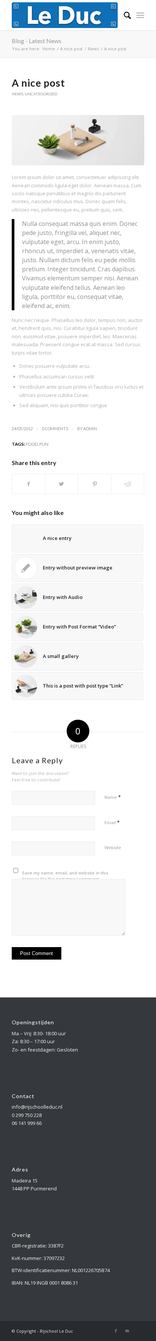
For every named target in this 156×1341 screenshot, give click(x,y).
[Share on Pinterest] (94, 484)
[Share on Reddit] (127, 484)
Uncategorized (41, 94)
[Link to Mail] (127, 1330)
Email (112, 822)
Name (113, 796)
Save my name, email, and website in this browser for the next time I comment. (65, 876)
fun (43, 443)
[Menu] (140, 15)
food (32, 443)
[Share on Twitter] (61, 484)
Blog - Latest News (36, 40)
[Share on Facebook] (28, 484)
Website (113, 847)
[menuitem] (123, 15)
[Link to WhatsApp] (138, 1330)
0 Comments (55, 428)
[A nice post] (78, 140)
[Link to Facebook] (116, 1330)
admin (90, 428)
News (17, 94)
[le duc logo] (65, 15)
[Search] (123, 15)
